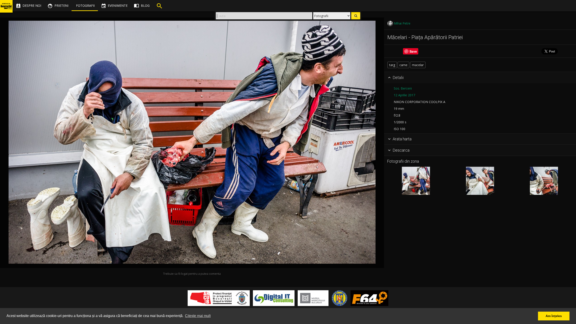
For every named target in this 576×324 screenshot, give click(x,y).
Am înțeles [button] (554, 316)
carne (403, 65)
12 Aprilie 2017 (404, 95)
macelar (418, 65)
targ (392, 65)
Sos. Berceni (403, 88)
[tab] (480, 77)
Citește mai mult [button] (198, 316)
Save (413, 51)
